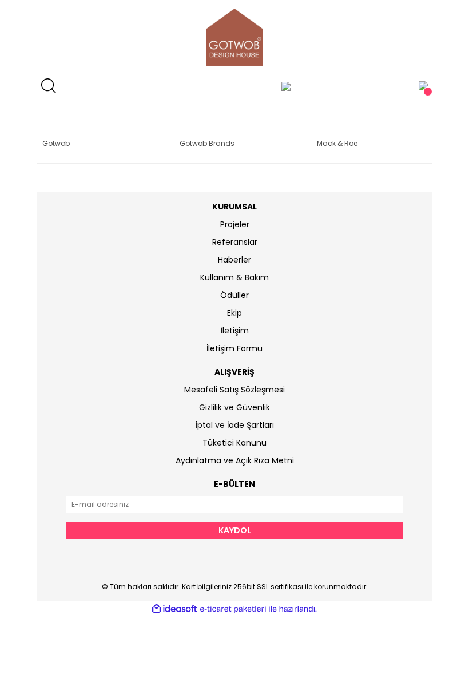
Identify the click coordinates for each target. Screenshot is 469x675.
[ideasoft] (174, 608)
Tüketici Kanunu (234, 442)
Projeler (234, 224)
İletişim (235, 330)
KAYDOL (234, 530)
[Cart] (423, 85)
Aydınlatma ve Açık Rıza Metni (235, 460)
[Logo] (234, 37)
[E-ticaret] (233, 609)
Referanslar (234, 242)
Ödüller (234, 295)
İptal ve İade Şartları (235, 425)
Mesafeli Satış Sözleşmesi (234, 389)
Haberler (234, 259)
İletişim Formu (234, 348)
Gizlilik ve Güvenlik (234, 407)
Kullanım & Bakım (234, 277)
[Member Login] (286, 86)
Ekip (234, 313)
